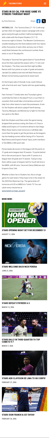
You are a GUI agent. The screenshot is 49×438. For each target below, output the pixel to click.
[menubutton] (44, 3)
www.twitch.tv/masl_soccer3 (13, 191)
